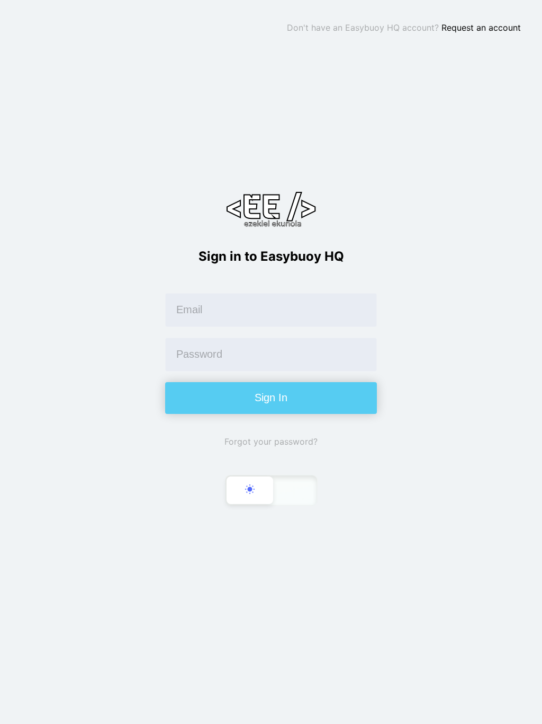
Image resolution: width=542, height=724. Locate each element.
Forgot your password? (271, 441)
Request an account (481, 27)
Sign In (271, 397)
